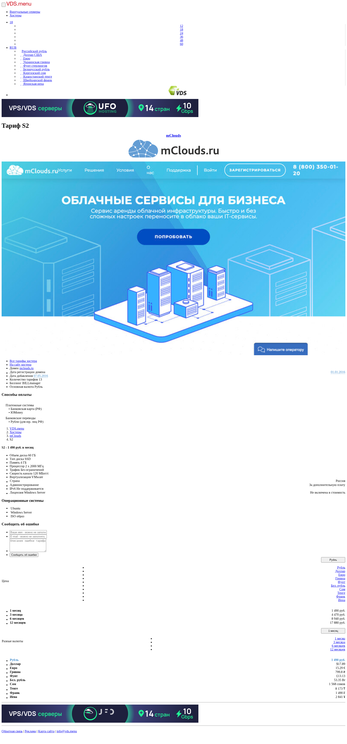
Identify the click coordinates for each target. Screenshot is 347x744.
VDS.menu (17, 428)
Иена (341, 600)
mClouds (173, 135)
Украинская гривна (36, 62)
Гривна (340, 578)
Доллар (340, 571)
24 (181, 33)
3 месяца (339, 642)
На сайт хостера (20, 364)
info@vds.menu (67, 731)
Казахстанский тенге (37, 76)
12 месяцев (337, 649)
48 (181, 40)
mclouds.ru (26, 368)
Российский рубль (34, 51)
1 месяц (333, 630)
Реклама (30, 731)
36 (181, 36)
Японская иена (33, 83)
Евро (26, 58)
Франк (340, 596)
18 (11, 22)
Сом (342, 589)
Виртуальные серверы (25, 11)
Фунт (341, 582)
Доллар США (32, 55)
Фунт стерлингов (34, 65)
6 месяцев (338, 645)
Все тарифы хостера (23, 361)
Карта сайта (46, 731)
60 (181, 44)
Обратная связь (12, 731)
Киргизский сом (34, 73)
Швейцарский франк (37, 80)
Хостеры (15, 15)
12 (181, 26)
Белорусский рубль (36, 69)
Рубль (333, 559)
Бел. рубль (338, 585)
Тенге (341, 593)
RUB (13, 47)
